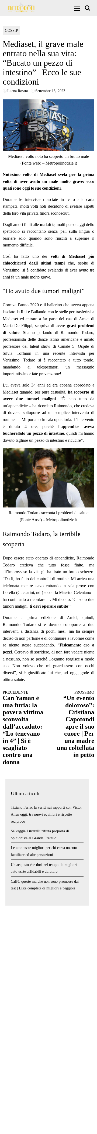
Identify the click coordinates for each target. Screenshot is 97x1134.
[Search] (88, 8)
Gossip (11, 31)
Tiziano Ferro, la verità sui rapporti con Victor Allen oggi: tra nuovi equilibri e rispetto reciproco (46, 814)
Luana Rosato (17, 91)
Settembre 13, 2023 (50, 91)
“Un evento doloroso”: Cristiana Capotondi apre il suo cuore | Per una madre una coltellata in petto (75, 724)
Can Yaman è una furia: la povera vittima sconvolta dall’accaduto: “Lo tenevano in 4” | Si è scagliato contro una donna (23, 728)
